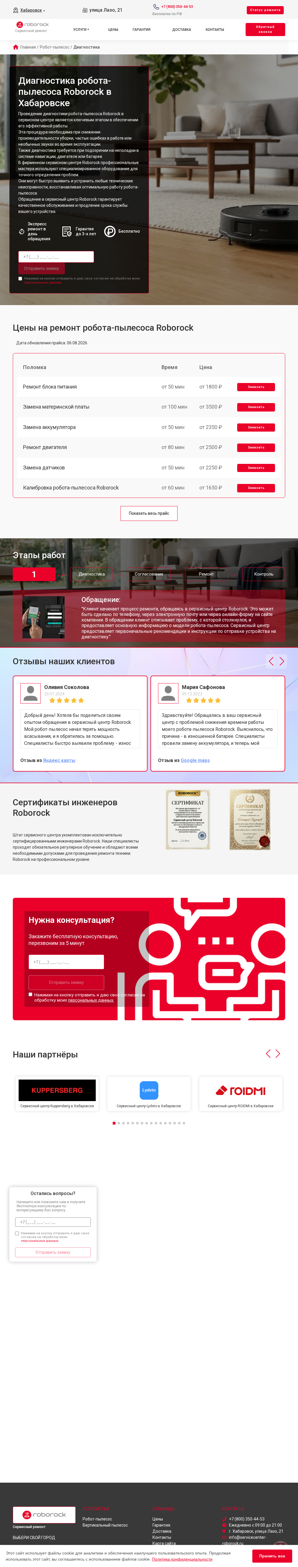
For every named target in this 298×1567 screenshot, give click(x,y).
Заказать (256, 387)
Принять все (272, 1556)
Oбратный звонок (265, 29)
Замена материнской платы (56, 407)
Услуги (79, 30)
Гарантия (141, 30)
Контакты (215, 30)
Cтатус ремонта (265, 10)
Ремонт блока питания (50, 387)
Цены (113, 30)
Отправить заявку (41, 268)
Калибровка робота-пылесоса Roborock (71, 488)
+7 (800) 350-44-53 (177, 6)
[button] (271, 661)
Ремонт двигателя (45, 447)
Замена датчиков (44, 467)
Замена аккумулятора (49, 427)
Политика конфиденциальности (182, 1559)
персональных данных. (43, 282)
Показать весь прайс (149, 513)
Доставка (181, 30)
